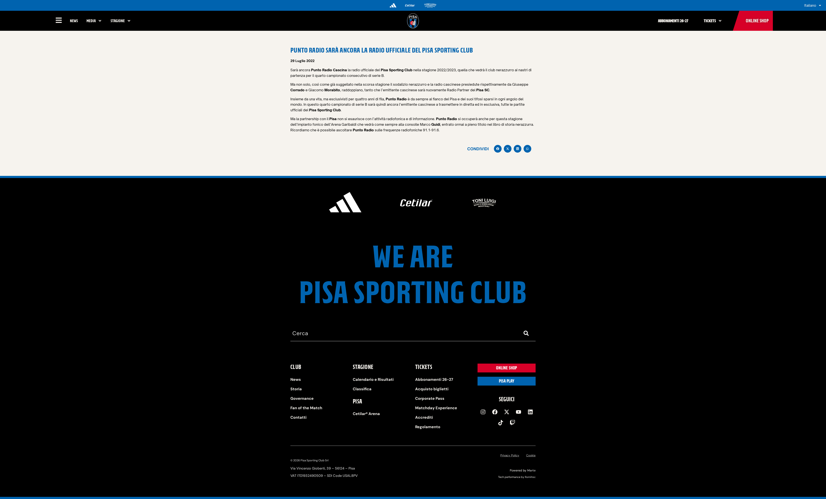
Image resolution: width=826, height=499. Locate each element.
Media (91, 20)
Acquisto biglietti (431, 389)
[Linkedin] (530, 411)
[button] (498, 149)
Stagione (118, 20)
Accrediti (424, 417)
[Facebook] (494, 411)
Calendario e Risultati (373, 379)
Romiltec (530, 477)
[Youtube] (518, 411)
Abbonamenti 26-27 (673, 20)
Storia (296, 389)
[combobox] (404, 333)
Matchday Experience (436, 408)
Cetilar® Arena (366, 413)
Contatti (298, 417)
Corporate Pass (429, 398)
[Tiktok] (500, 422)
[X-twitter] (506, 411)
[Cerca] (527, 333)
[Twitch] (512, 422)
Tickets (710, 20)
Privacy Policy (509, 455)
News (74, 20)
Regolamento (427, 426)
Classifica (362, 389)
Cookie (531, 455)
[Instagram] (483, 411)
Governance (302, 398)
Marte (531, 470)
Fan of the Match (306, 408)
